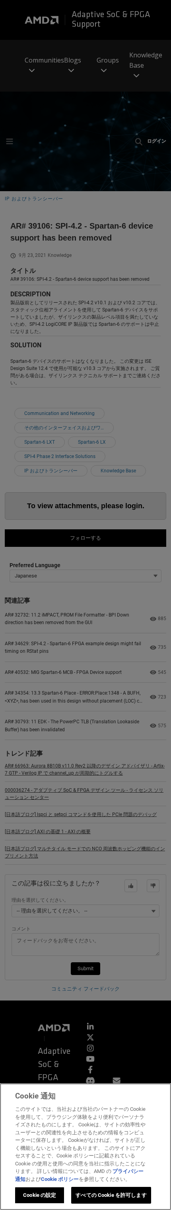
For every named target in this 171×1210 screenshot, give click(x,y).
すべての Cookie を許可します (111, 1195)
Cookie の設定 (39, 1195)
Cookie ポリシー (60, 1179)
